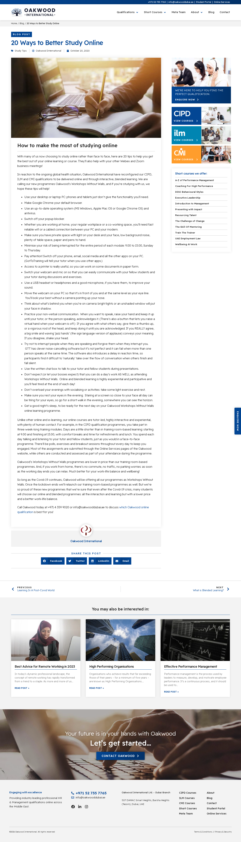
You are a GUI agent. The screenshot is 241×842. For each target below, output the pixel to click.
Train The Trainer (185, 232)
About (210, 792)
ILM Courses (187, 798)
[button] (237, 421)
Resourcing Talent (185, 215)
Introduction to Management (192, 203)
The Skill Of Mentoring (188, 226)
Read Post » (22, 688)
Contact (212, 803)
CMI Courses (187, 803)
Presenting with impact (188, 209)
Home (14, 23)
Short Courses (188, 808)
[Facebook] (73, 806)
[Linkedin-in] (80, 806)
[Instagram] (86, 806)
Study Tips (21, 50)
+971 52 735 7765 (157, 2)
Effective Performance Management (190, 666)
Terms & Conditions (203, 832)
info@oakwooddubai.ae (180, 2)
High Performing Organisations (111, 666)
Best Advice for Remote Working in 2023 (45, 666)
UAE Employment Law (188, 238)
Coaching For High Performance (194, 186)
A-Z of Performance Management (194, 180)
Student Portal (203, 2)
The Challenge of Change (189, 221)
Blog (22, 23)
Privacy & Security (223, 832)
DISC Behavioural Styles (189, 191)
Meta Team (186, 813)
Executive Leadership (187, 197)
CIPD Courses (187, 792)
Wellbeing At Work (186, 244)
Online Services (222, 2)
